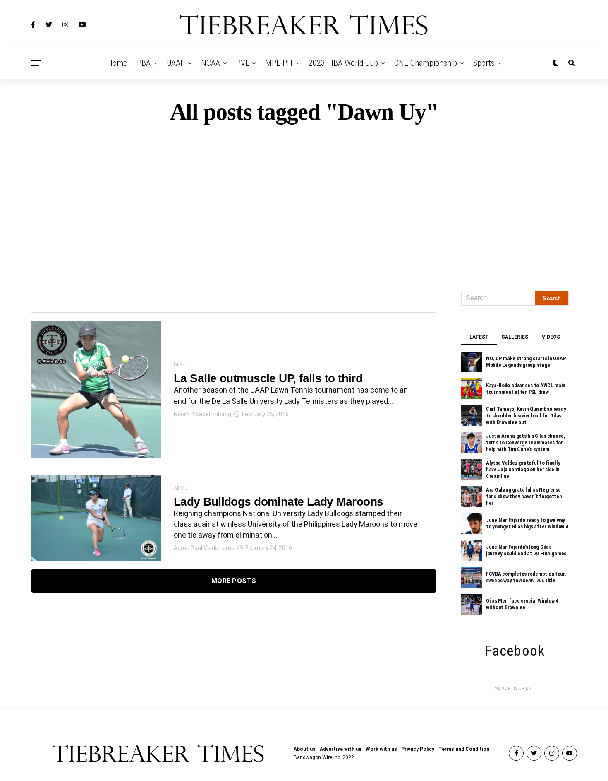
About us (305, 749)
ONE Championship (425, 63)
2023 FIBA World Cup (343, 63)
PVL (242, 63)
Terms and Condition (463, 749)
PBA (144, 63)
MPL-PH (278, 63)
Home (117, 63)
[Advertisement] (304, 204)
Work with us (381, 749)
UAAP (176, 63)
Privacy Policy (417, 749)
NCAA (210, 63)
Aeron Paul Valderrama (204, 548)
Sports (484, 63)
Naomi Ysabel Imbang (202, 414)
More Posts (233, 581)
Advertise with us (340, 749)
